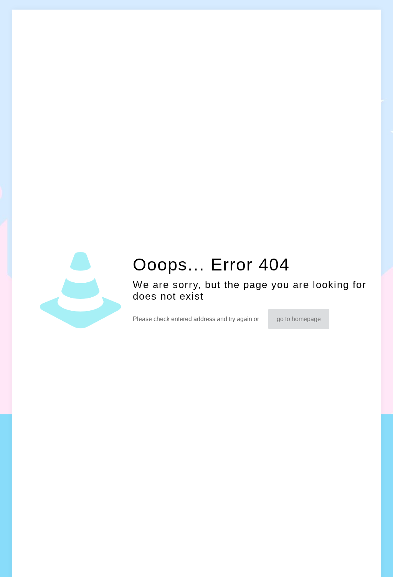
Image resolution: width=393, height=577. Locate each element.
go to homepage (299, 319)
